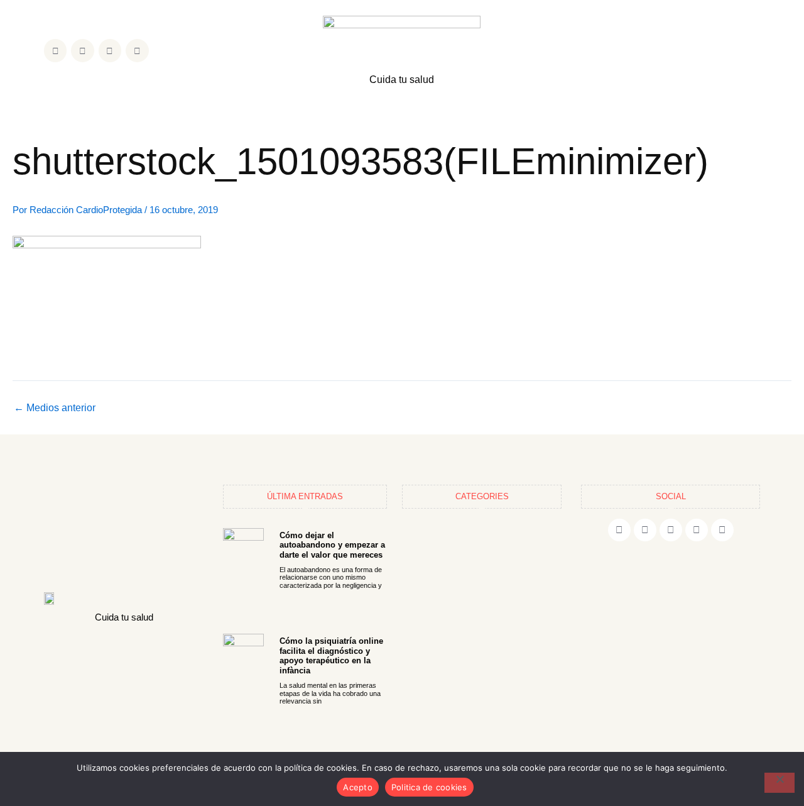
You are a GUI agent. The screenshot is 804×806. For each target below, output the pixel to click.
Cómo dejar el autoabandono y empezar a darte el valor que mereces (332, 545)
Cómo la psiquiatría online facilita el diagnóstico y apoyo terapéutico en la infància (331, 655)
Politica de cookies (429, 787)
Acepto (357, 787)
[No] (779, 783)
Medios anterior (54, 408)
